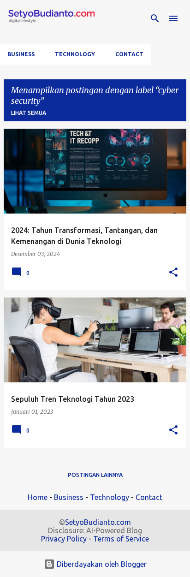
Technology (75, 54)
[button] (173, 273)
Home (38, 497)
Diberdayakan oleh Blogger (101, 564)
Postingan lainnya (95, 475)
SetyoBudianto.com (98, 522)
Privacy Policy (64, 539)
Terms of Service (121, 539)
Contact (129, 54)
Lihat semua (28, 113)
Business (21, 54)
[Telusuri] (154, 18)
